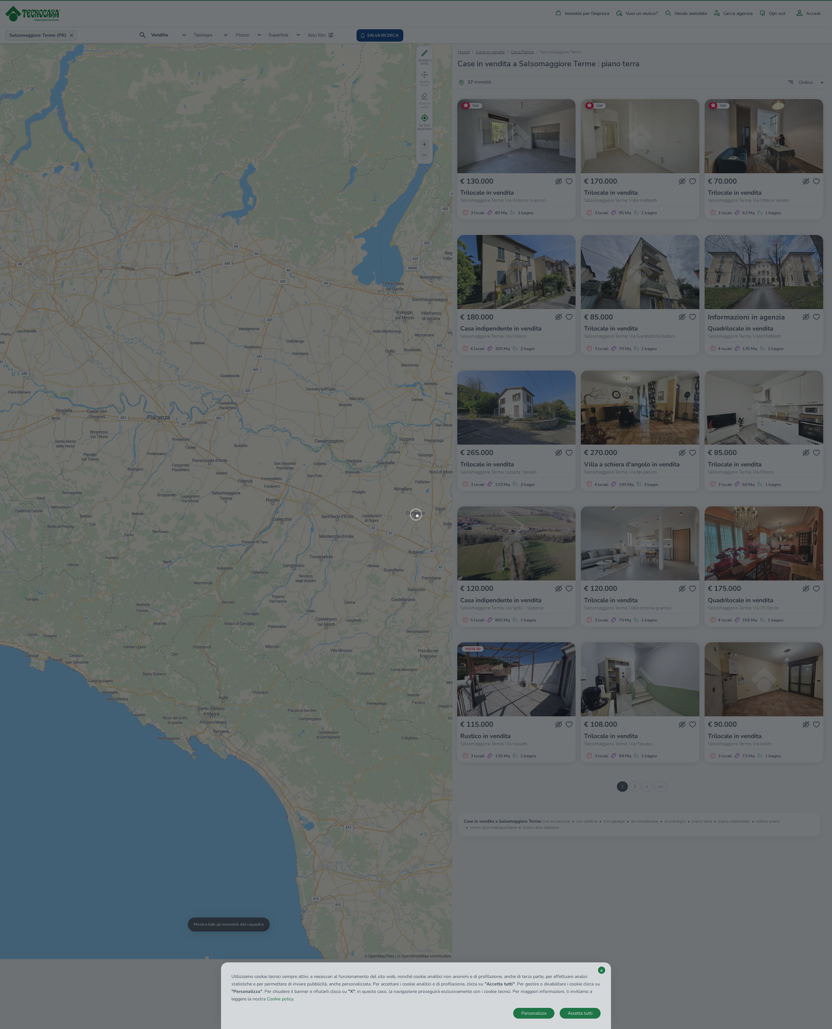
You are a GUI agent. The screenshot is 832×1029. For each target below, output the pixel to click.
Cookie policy (280, 999)
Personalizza (533, 1013)
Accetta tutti (580, 1013)
